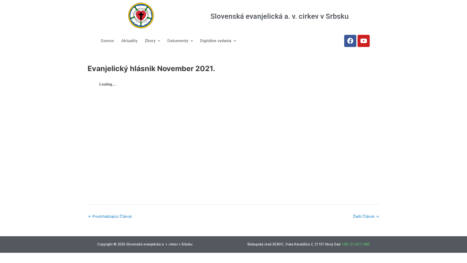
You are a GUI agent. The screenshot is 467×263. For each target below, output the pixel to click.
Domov (107, 40)
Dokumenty (177, 40)
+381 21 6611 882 (355, 244)
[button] (152, 41)
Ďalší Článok (366, 216)
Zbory (150, 40)
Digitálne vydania (215, 40)
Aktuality (129, 40)
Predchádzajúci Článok (110, 216)
